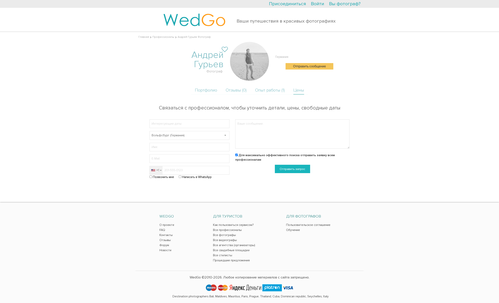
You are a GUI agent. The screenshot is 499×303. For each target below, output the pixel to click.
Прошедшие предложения (231, 260)
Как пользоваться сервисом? (233, 225)
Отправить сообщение (309, 66)
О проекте (166, 225)
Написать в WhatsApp (197, 177)
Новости (165, 250)
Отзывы (165, 240)
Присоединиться (287, 4)
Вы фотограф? (345, 4)
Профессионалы (163, 37)
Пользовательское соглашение (308, 225)
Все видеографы (225, 240)
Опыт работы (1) (270, 90)
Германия (281, 57)
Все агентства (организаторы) (234, 245)
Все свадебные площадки (231, 250)
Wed (194, 19)
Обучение (293, 230)
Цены (298, 90)
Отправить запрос (292, 169)
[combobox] (156, 170)
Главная (143, 37)
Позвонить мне (163, 177)
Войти (317, 4)
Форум (164, 245)
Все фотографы (224, 235)
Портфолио (206, 90)
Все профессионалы (227, 230)
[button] (225, 135)
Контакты (166, 235)
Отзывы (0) (236, 90)
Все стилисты (222, 255)
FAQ (162, 230)
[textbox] (189, 135)
